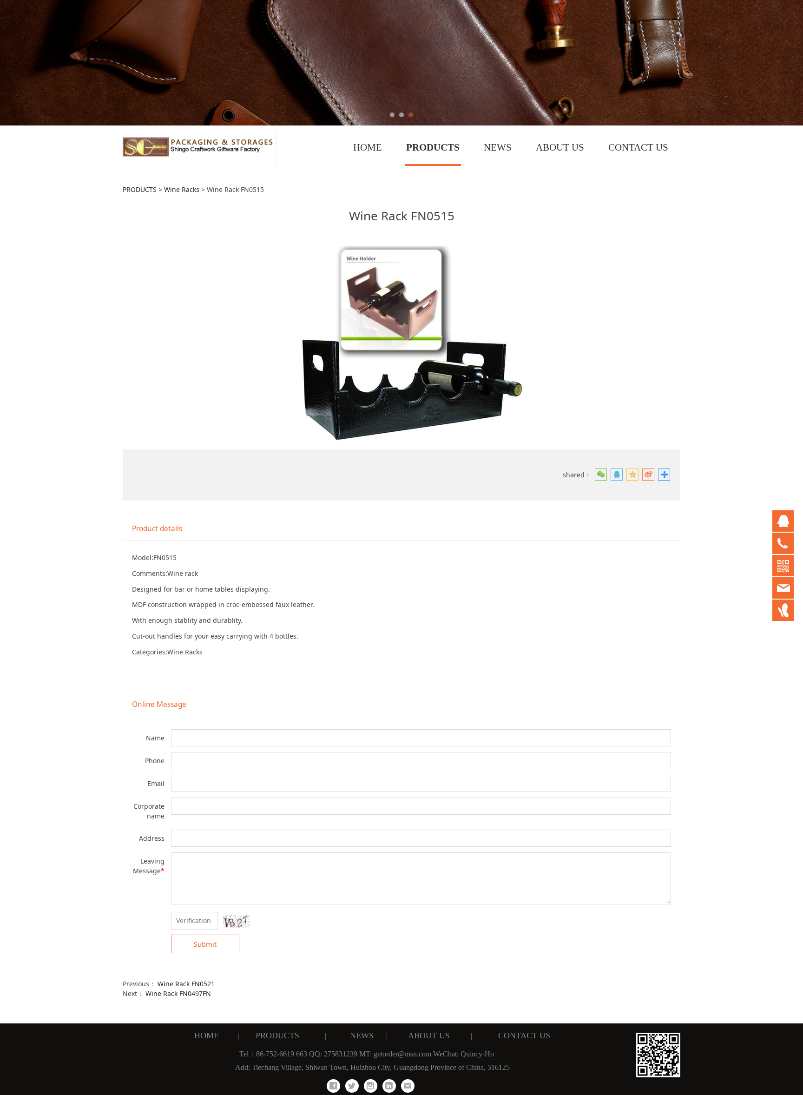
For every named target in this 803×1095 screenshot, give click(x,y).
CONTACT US (638, 147)
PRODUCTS (433, 147)
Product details (157, 529)
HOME (367, 147)
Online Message (159, 704)
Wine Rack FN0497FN (178, 993)
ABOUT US (560, 147)
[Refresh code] (236, 921)
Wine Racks (181, 189)
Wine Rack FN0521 (186, 983)
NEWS (498, 147)
